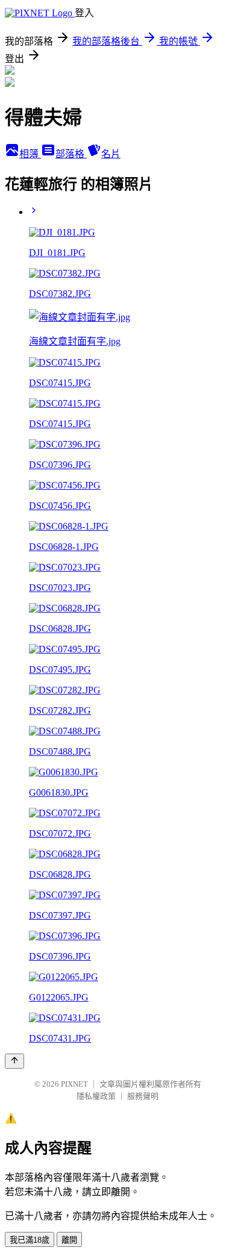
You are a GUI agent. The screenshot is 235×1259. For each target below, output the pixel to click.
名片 (111, 154)
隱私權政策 (96, 1096)
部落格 (71, 154)
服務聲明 (142, 1096)
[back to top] (14, 1061)
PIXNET (74, 1084)
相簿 (30, 154)
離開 (69, 1240)
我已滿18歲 (29, 1240)
